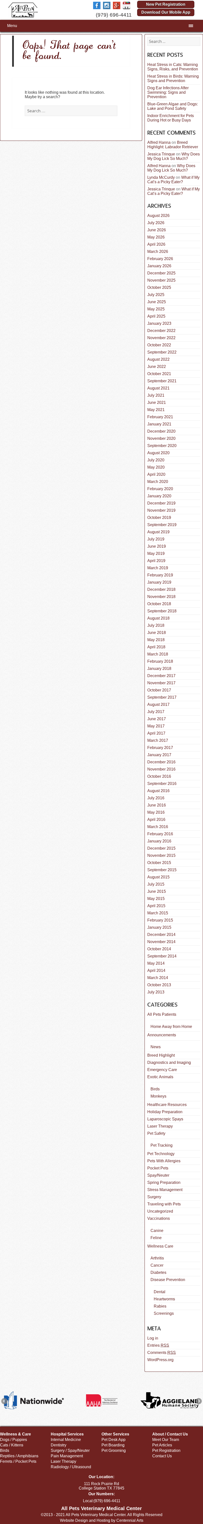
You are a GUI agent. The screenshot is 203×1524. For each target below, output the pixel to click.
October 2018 (159, 604)
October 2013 (159, 985)
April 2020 (156, 474)
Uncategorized (160, 1211)
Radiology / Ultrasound (71, 1467)
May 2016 (156, 812)
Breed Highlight (161, 1055)
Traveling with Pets (164, 1204)
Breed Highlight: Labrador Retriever (172, 144)
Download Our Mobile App (165, 12)
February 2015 (160, 920)
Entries (158, 1345)
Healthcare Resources (167, 1105)
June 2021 (156, 402)
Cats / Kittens (11, 1445)
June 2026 (156, 230)
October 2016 (159, 776)
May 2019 (156, 553)
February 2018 (160, 661)
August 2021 (158, 388)
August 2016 (158, 791)
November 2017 (161, 683)
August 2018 (158, 618)
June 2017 (156, 719)
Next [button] (199, 1401)
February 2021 (160, 417)
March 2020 (157, 481)
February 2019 (160, 575)
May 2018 (156, 640)
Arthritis (157, 1258)
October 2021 (159, 374)
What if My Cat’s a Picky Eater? (173, 179)
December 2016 (161, 762)
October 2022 (159, 345)
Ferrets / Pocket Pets (18, 1461)
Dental (159, 1292)
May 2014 (156, 963)
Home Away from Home (171, 1026)
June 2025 (156, 302)
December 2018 (161, 589)
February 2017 (160, 748)
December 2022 (161, 331)
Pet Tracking (162, 1145)
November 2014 (161, 942)
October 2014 (159, 949)
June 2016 (156, 805)
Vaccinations (158, 1218)
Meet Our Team (165, 1439)
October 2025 (159, 287)
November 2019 (161, 510)
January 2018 (159, 668)
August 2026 (158, 215)
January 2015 (159, 927)
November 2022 (161, 338)
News (156, 1047)
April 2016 (156, 819)
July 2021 (155, 395)
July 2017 (155, 712)
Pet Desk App (114, 1439)
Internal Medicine (66, 1439)
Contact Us (162, 1456)
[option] (34, 1400)
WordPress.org (160, 1360)
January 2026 (159, 266)
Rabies (160, 1306)
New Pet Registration (165, 4)
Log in (152, 1338)
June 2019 (156, 546)
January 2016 (159, 841)
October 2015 (159, 863)
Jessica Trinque (161, 154)
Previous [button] (4, 1401)
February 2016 (160, 834)
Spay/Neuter (158, 1175)
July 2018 (155, 625)
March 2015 (157, 913)
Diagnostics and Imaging (169, 1062)
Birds (155, 1089)
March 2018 (157, 654)
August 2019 (158, 532)
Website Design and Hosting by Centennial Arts (101, 1520)
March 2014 (157, 978)
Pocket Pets (157, 1168)
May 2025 (156, 309)
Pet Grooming (114, 1450)
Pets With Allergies (163, 1161)
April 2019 (156, 561)
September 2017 (162, 697)
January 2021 (159, 424)
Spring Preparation (163, 1182)
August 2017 (158, 704)
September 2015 (162, 870)
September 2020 (162, 446)
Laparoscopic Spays (165, 1119)
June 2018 (156, 632)
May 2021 (156, 410)
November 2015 (161, 855)
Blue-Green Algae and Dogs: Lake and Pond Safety (172, 106)
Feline (156, 1238)
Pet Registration (166, 1450)
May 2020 (156, 467)
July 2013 (155, 992)
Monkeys (158, 1096)
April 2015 (156, 906)
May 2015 (156, 898)
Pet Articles (162, 1445)
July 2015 (155, 884)
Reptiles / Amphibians (19, 1456)
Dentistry (58, 1445)
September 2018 (162, 611)
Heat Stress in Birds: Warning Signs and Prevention (173, 78)
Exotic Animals (160, 1077)
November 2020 (161, 438)
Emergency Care (162, 1070)
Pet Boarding (113, 1445)
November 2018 (161, 597)
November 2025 (161, 280)
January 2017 (159, 755)
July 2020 (155, 460)
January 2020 (159, 496)
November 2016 (161, 769)
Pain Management (67, 1456)
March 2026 (157, 251)
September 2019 (162, 525)
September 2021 (162, 381)
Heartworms (164, 1299)
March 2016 (157, 827)
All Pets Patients (161, 1014)
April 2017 (156, 733)
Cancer (157, 1265)
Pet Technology (161, 1154)
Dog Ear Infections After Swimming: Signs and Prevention (168, 92)
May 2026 (156, 237)
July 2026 (155, 223)
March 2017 (157, 740)
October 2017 (159, 690)
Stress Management (164, 1190)
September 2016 (162, 783)
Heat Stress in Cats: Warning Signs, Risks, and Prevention (172, 66)
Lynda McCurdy (161, 177)
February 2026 (160, 259)
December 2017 (161, 676)
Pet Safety (156, 1133)
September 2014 (162, 956)
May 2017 (156, 726)
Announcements (161, 1035)
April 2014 (156, 970)
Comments (161, 1352)
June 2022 (156, 366)
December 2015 (161, 848)
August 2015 (158, 877)
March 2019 (157, 568)
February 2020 (160, 489)
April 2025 (156, 316)
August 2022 (158, 359)
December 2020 (161, 431)
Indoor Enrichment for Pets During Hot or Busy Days (170, 118)
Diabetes (158, 1272)
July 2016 (155, 798)
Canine (157, 1230)
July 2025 (155, 295)
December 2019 (161, 503)
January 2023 (159, 323)
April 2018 (156, 647)
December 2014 (161, 934)
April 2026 (156, 244)
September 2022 (162, 352)
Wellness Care (160, 1246)
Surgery (154, 1197)
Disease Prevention (168, 1280)
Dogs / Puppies (13, 1439)
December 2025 (161, 273)
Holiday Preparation (164, 1112)
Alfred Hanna (159, 142)
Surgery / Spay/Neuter (70, 1450)
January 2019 (159, 582)
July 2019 (155, 539)
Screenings (164, 1313)
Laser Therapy (160, 1126)
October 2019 (159, 517)
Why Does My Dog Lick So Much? (173, 156)
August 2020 (158, 453)
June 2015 (156, 891)
